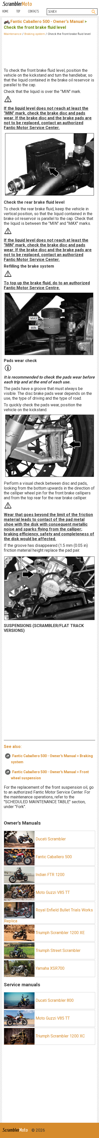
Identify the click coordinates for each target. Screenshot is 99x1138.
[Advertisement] (49, 51)
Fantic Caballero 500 (53, 856)
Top (18, 11)
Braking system (34, 34)
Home (5, 11)
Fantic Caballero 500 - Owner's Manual (47, 21)
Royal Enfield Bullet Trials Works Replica (48, 915)
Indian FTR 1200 (49, 874)
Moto (17, 4)
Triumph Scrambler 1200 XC (60, 1036)
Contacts (33, 11)
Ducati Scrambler (50, 839)
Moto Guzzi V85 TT (52, 892)
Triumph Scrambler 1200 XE (60, 932)
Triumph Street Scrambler (57, 950)
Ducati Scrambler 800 (54, 1000)
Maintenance (13, 34)
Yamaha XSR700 (49, 968)
